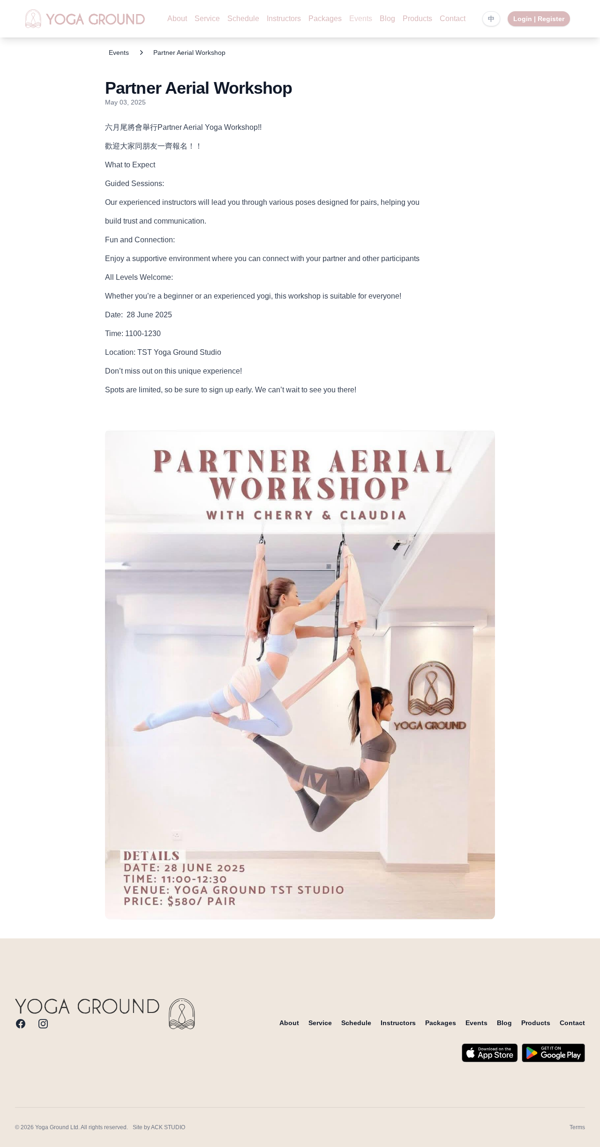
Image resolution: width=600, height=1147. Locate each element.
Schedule (243, 18)
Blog (387, 18)
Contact (452, 18)
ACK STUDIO (168, 1127)
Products (417, 18)
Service (207, 18)
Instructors (284, 18)
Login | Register (538, 18)
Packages (325, 18)
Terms (577, 1127)
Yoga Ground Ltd (56, 1127)
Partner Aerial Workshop (189, 52)
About (177, 18)
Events (360, 18)
